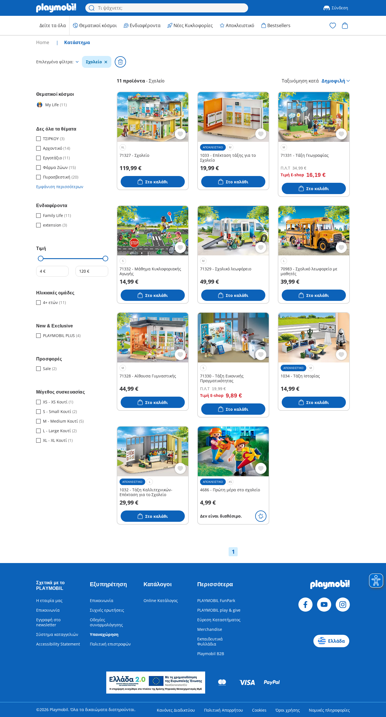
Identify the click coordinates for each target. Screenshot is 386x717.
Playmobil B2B (210, 653)
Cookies (259, 710)
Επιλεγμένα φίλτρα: (54, 61)
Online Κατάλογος (161, 600)
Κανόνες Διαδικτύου (176, 710)
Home (43, 42)
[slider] (41, 258)
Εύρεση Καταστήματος (218, 619)
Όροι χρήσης (288, 710)
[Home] (56, 7)
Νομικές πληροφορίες (329, 710)
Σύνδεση (340, 7)
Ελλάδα (336, 641)
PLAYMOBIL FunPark (216, 600)
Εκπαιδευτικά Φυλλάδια (210, 641)
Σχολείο (94, 62)
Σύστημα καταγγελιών (57, 634)
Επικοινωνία (48, 610)
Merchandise (209, 629)
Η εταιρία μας (49, 600)
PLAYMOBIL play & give (218, 610)
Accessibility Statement (58, 644)
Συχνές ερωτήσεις (107, 610)
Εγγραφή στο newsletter (48, 622)
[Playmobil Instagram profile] (343, 605)
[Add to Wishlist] (180, 134)
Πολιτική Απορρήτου (223, 710)
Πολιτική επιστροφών (110, 644)
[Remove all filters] (120, 62)
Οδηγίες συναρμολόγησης (106, 622)
